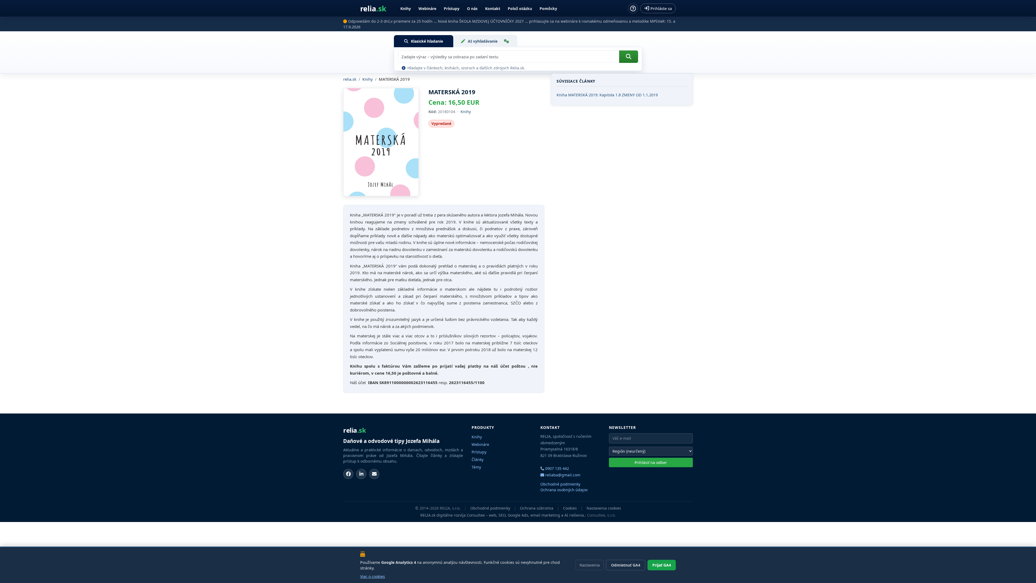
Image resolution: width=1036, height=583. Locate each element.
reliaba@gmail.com (562, 474)
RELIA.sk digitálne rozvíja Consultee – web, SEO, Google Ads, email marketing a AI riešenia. (502, 515)
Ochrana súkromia (536, 508)
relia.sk (349, 79)
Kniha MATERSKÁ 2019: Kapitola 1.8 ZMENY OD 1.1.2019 (607, 94)
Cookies (570, 508)
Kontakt (492, 8)
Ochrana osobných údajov (564, 489)
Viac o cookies (372, 576)
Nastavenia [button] (590, 565)
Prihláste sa (661, 8)
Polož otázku (520, 8)
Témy (476, 467)
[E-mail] (374, 474)
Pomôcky (548, 8)
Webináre (427, 8)
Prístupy (451, 8)
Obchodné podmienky (560, 484)
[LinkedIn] (361, 474)
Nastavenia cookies (604, 508)
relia (373, 8)
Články (477, 459)
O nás (472, 8)
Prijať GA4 (661, 565)
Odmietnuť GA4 (625, 565)
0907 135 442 (557, 468)
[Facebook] (348, 474)
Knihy (405, 8)
